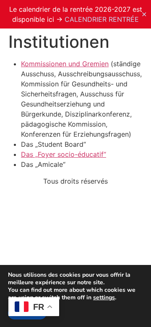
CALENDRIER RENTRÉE (102, 19)
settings (104, 297)
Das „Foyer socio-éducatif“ (63, 154)
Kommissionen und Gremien (65, 64)
